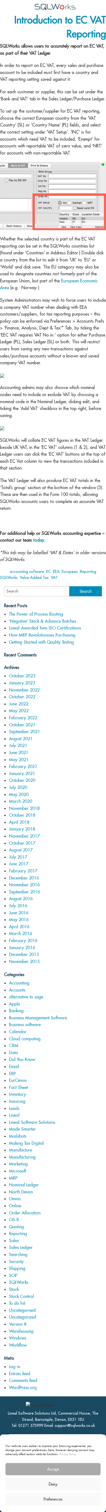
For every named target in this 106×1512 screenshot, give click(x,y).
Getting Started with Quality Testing (41, 642)
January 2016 (22, 948)
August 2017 (21, 850)
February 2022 (23, 718)
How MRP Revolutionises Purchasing (42, 635)
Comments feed (23, 1380)
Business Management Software (38, 1018)
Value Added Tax (34, 577)
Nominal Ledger (24, 1185)
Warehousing (21, 1331)
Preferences (53, 1499)
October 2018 (22, 815)
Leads (14, 1108)
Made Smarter (22, 1129)
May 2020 (19, 794)
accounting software (27, 571)
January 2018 (22, 829)
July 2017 (18, 857)
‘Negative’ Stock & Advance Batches (42, 621)
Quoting (16, 1227)
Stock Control (21, 1296)
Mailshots (17, 1136)
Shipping (17, 1268)
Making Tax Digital (26, 1143)
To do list (17, 1303)
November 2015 (24, 961)
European (70, 571)
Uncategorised (22, 1310)
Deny (53, 1484)
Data (13, 1053)
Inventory (17, 1094)
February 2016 (23, 940)
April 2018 (19, 822)
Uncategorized (22, 1317)
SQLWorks (9, 577)
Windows (17, 1338)
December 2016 (24, 878)
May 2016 (19, 919)
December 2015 (24, 954)
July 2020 (18, 787)
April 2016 (19, 927)
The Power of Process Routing (36, 614)
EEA (56, 571)
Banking (16, 1011)
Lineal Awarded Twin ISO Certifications (45, 628)
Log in (14, 1366)
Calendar (17, 1032)
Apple (14, 1004)
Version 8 (17, 1324)
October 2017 (22, 843)
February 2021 (23, 766)
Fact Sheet (18, 1087)
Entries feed (19, 1374)
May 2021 (19, 760)
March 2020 (20, 801)
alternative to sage (26, 997)
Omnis (15, 1199)
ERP (12, 1073)
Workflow (18, 1345)
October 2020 (22, 780)
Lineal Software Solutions (32, 1122)
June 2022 (18, 704)
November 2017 (24, 836)
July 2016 (18, 906)
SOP (13, 1275)
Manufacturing (22, 1157)
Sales (14, 1240)
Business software (25, 1024)
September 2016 (24, 892)
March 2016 (20, 933)
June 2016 (18, 913)
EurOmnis (18, 1080)
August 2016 (21, 899)
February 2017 (23, 871)
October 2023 (22, 676)
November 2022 (24, 690)
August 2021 (21, 739)
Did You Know (22, 1059)
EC (48, 571)
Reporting (88, 571)
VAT (54, 577)
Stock (14, 1289)
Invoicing (17, 1101)
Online (15, 1206)
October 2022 (22, 697)
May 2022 (19, 711)
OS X (14, 1220)
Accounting (19, 983)
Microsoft (17, 1171)
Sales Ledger (21, 1247)
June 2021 (18, 752)
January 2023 (22, 683)
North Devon (21, 1192)
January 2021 (22, 773)
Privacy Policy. (68, 1454)
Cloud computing (24, 1039)
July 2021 (18, 745)
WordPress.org (23, 1387)
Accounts (17, 990)
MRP (13, 1178)
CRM (13, 1045)
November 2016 (24, 885)
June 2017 (18, 864)
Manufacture (20, 1150)
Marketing (18, 1164)
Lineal (14, 1115)
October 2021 (22, 725)
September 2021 (24, 732)
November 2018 (24, 808)
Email (14, 1066)
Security (16, 1261)
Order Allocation (24, 1213)
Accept (53, 1469)
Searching (18, 1254)
